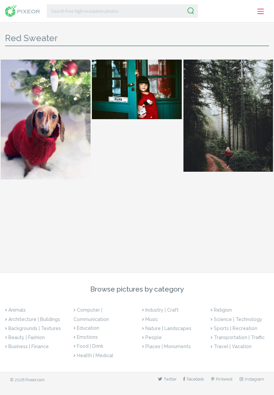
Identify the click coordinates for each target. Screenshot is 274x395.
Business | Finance (28, 346)
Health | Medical (95, 355)
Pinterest (224, 379)
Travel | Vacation (233, 346)
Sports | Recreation (235, 328)
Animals (17, 310)
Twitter (170, 379)
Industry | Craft (162, 310)
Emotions (87, 337)
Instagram (254, 379)
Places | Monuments (168, 346)
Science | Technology (238, 319)
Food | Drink (90, 346)
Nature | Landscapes (168, 328)
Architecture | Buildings (34, 319)
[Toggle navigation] (261, 11)
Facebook (195, 379)
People (153, 337)
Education (88, 328)
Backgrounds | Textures (34, 328)
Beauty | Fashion (26, 337)
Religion (223, 310)
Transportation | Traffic (239, 337)
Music (151, 319)
